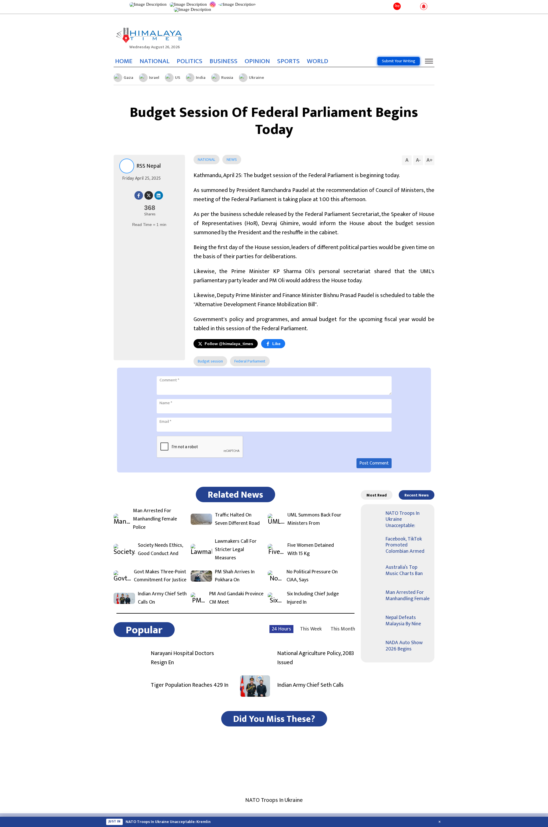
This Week (311, 629)
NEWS (232, 159)
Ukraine (256, 77)
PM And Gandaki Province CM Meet (236, 598)
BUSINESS (223, 61)
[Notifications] (423, 6)
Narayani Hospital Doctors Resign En (182, 657)
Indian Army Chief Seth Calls (310, 685)
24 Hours (281, 629)
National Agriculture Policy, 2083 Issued (315, 657)
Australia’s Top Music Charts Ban (404, 570)
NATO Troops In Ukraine (274, 800)
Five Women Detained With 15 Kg (310, 549)
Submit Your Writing (398, 61)
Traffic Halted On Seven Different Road (237, 519)
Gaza (128, 77)
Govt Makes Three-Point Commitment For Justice (160, 576)
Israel (154, 77)
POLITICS (189, 61)
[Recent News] (406, 6)
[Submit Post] (414, 7)
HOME (123, 61)
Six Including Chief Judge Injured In (313, 598)
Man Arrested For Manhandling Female (408, 595)
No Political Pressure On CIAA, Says (312, 576)
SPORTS (288, 61)
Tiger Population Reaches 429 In (189, 685)
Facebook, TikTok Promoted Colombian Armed (405, 545)
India (201, 77)
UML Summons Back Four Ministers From (314, 519)
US (177, 77)
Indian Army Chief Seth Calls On (162, 598)
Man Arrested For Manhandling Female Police (155, 519)
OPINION (257, 61)
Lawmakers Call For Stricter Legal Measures (236, 549)
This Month (343, 629)
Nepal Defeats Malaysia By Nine (403, 620)
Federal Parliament (249, 361)
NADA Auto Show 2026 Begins (404, 645)
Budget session (210, 361)
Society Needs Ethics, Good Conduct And (160, 549)
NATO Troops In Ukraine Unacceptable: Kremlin (168, 821)
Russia (227, 77)
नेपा (397, 6)
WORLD (317, 61)
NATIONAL (155, 61)
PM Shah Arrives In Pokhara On (235, 576)
